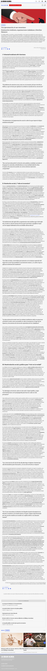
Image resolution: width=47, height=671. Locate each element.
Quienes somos (4, 663)
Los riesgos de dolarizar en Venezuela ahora (12, 603)
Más (44, 630)
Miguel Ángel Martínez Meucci (40, 47)
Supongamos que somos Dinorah (9, 613)
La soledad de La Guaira (15, 5)
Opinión (3, 25)
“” (35, 215)
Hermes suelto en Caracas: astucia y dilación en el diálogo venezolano (17, 618)
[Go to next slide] (45, 643)
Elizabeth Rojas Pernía (5, 652)
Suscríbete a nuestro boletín (7, 665)
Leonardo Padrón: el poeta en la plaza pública (12, 608)
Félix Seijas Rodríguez (27, 652)
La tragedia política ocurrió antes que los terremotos (14, 623)
